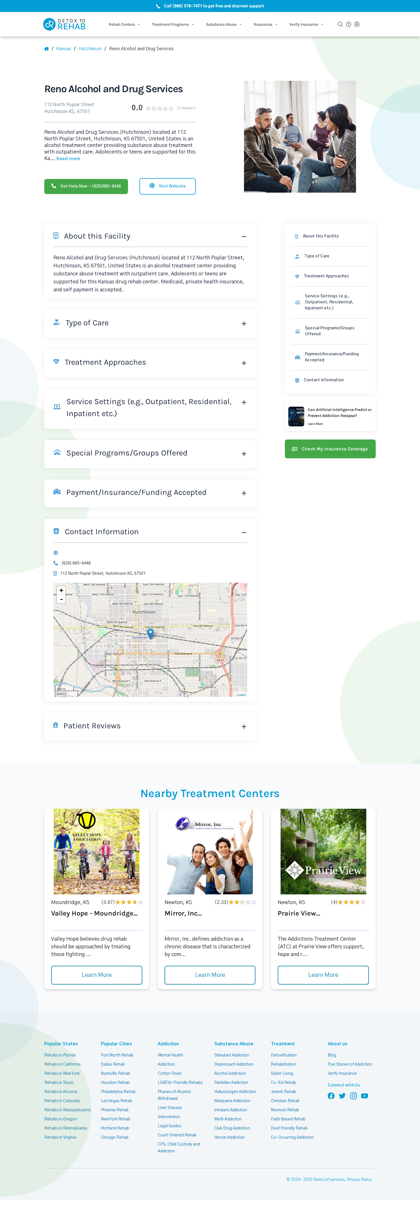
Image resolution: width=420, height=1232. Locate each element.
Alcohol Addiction (230, 1074)
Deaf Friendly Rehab (289, 1128)
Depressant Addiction (233, 1064)
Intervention (169, 1117)
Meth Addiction (228, 1119)
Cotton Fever (170, 1074)
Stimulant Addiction (231, 1055)
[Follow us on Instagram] (353, 1095)
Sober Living (282, 1074)
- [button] (61, 599)
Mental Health (170, 1055)
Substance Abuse (233, 1044)
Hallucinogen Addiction (235, 1092)
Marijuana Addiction (232, 1101)
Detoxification (284, 1055)
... (65, 158)
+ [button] (61, 590)
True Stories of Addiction (350, 1064)
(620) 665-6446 (76, 563)
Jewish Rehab (283, 1092)
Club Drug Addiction (232, 1128)
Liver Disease (170, 1108)
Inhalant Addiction (230, 1110)
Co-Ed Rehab (283, 1083)
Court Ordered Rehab (177, 1135)
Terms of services (329, 1180)
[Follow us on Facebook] (331, 1095)
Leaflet (241, 694)
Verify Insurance (342, 1074)
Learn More (97, 975)
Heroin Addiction (229, 1138)
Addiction (168, 1044)
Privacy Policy (359, 1180)
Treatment (283, 1044)
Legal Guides (169, 1126)
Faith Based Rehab (288, 1119)
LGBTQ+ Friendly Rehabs (180, 1083)
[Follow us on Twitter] (342, 1095)
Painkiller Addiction (231, 1083)
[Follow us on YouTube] (364, 1095)
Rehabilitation (283, 1064)
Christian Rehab (285, 1101)
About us (337, 1044)
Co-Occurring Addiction (292, 1138)
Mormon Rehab (285, 1110)
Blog (332, 1055)
